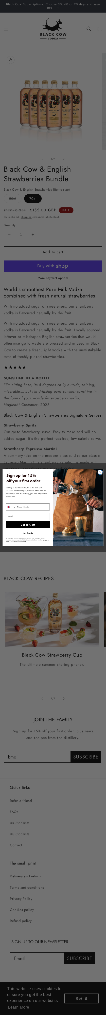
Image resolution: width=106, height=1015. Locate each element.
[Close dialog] (100, 472)
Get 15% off (28, 524)
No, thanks (28, 533)
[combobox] (11, 507)
